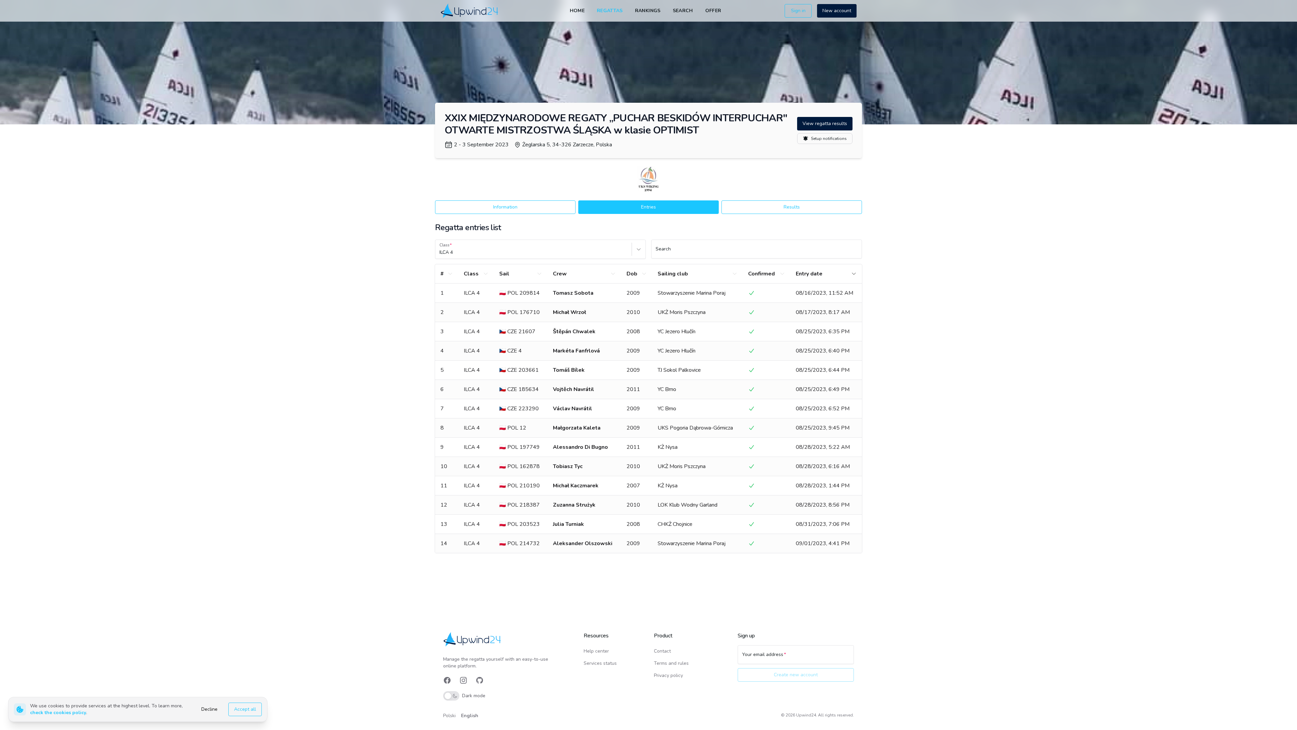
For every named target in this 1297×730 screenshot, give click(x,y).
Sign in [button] (798, 10)
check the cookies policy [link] (58, 712)
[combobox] (440, 252)
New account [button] (836, 10)
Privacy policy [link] (668, 675)
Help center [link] (596, 651)
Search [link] (683, 10)
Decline (209, 709)
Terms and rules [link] (671, 663)
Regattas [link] (610, 10)
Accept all (245, 709)
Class (444, 245)
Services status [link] (600, 663)
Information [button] (505, 207)
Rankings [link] (648, 10)
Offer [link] (713, 10)
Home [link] (577, 10)
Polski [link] (449, 715)
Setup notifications (829, 138)
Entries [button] (648, 207)
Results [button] (792, 207)
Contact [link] (662, 651)
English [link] (469, 715)
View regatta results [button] (825, 123)
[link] (470, 10)
